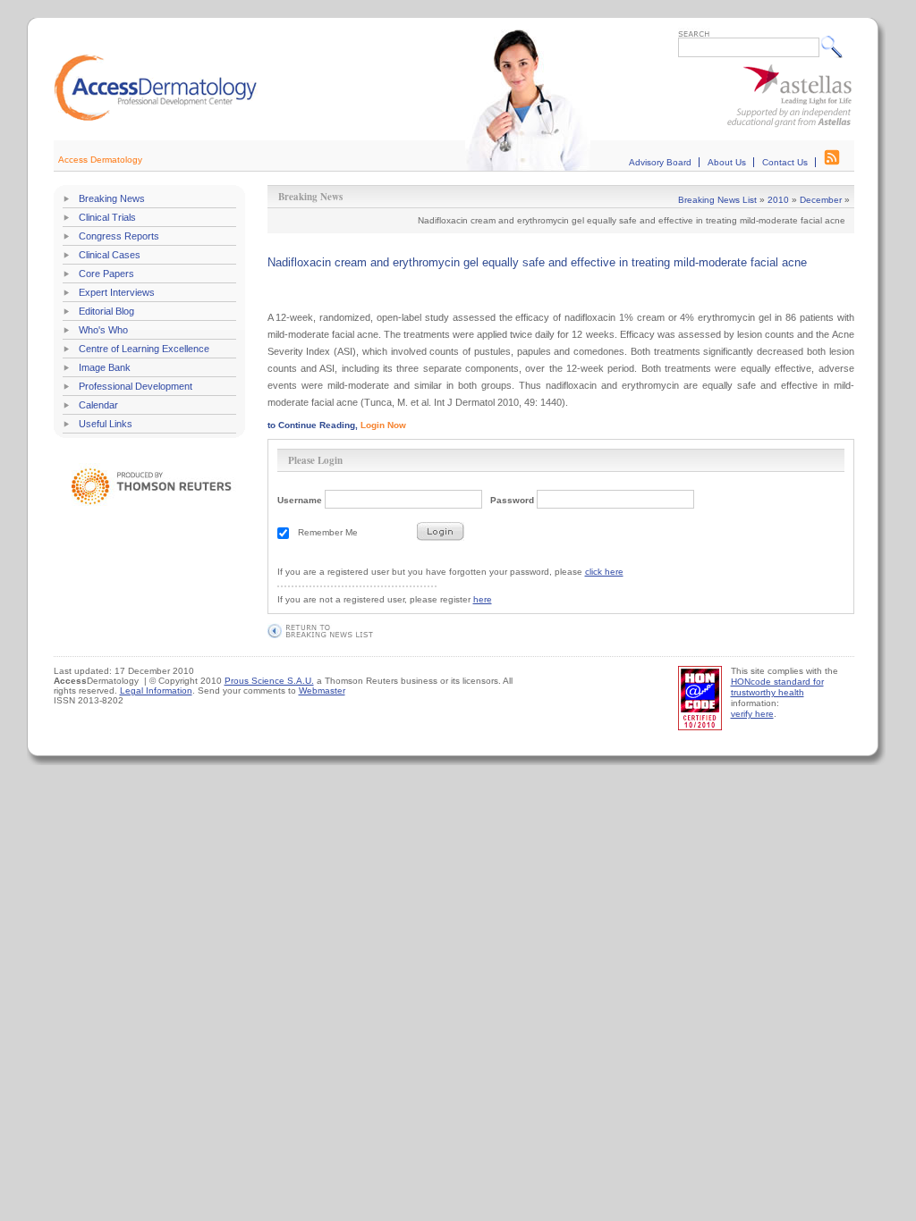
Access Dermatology (100, 159)
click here (604, 572)
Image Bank (105, 367)
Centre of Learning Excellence (144, 348)
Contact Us (785, 162)
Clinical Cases (109, 254)
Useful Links (105, 423)
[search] (836, 46)
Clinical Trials (107, 217)
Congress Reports (119, 236)
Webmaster (322, 690)
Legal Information (156, 690)
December (821, 200)
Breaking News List (717, 200)
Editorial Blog (106, 311)
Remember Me (328, 532)
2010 (778, 200)
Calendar (98, 405)
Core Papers (106, 273)
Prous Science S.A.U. (269, 681)
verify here (752, 714)
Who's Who (103, 329)
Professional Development (135, 386)
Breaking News (112, 198)
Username (299, 500)
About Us (727, 162)
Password (512, 500)
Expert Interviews (117, 292)
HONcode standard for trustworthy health (777, 687)
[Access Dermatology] (156, 118)
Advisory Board (660, 162)
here (482, 599)
